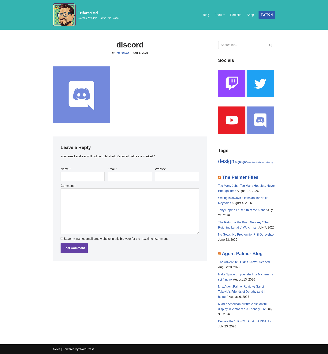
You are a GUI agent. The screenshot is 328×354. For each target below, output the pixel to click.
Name (66, 169)
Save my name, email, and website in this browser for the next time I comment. (116, 238)
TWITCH (267, 14)
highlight (241, 162)
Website (160, 169)
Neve (56, 349)
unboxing (269, 162)
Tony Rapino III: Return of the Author (242, 210)
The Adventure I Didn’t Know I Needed (244, 262)
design (226, 161)
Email (112, 169)
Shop (250, 15)
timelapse (259, 162)
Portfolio (235, 15)
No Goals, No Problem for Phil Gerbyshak (246, 234)
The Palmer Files (240, 177)
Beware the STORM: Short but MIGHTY (244, 321)
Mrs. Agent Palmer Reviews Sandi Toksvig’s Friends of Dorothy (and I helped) (241, 291)
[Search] (270, 45)
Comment (68, 185)
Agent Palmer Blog (242, 253)
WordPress (86, 349)
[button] (224, 15)
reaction (251, 162)
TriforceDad (122, 52)
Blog (206, 15)
